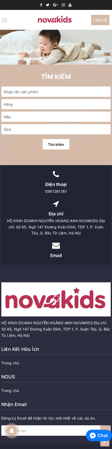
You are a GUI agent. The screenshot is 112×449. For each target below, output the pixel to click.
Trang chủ (10, 363)
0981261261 (56, 191)
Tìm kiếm (56, 144)
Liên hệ (100, 20)
